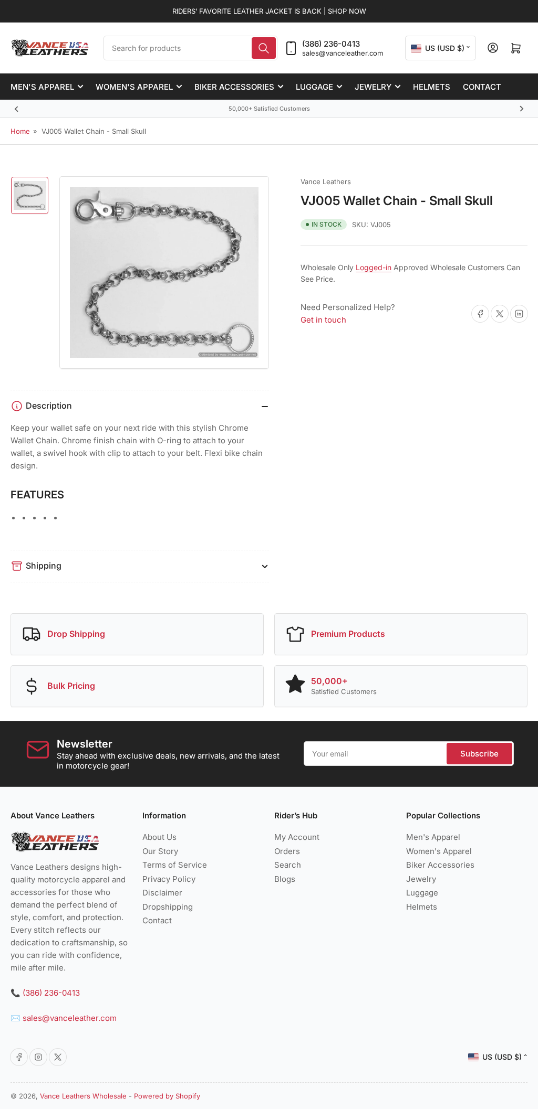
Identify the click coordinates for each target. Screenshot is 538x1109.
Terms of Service (174, 865)
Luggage (314, 87)
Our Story (160, 851)
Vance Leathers (326, 181)
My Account (296, 837)
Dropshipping (167, 907)
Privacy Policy (168, 879)
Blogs (284, 879)
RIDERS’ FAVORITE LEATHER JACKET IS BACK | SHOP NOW (269, 11)
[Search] (263, 48)
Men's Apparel (42, 87)
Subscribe (479, 754)
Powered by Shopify (167, 1096)
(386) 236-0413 (331, 44)
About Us (159, 837)
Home (20, 131)
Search (287, 865)
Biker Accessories (234, 87)
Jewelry (373, 87)
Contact (482, 87)
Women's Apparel (134, 87)
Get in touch (323, 320)
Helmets (431, 87)
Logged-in (373, 267)
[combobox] (190, 48)
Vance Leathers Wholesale (83, 1096)
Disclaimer (162, 893)
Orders (287, 851)
